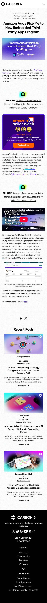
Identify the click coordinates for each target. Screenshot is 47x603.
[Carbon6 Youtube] (26, 531)
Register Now (23, 145)
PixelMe (33, 174)
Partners (23, 560)
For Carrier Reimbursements (23, 590)
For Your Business (23, 481)
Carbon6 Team (16, 18)
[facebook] (21, 318)
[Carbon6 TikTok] (33, 531)
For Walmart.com (23, 586)
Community (23, 556)
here (25, 302)
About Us (23, 552)
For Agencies (23, 582)
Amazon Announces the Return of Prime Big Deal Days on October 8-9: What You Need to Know (24, 197)
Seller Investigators (18, 174)
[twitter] (25, 318)
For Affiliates (23, 578)
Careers (23, 564)
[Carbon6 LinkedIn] (30, 531)
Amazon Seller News (29, 18)
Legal (24, 568)
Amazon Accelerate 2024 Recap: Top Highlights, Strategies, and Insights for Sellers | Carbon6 (23, 104)
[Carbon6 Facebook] (21, 531)
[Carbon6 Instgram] (17, 531)
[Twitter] (13, 531)
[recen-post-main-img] (23, 344)
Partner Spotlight (23, 363)
